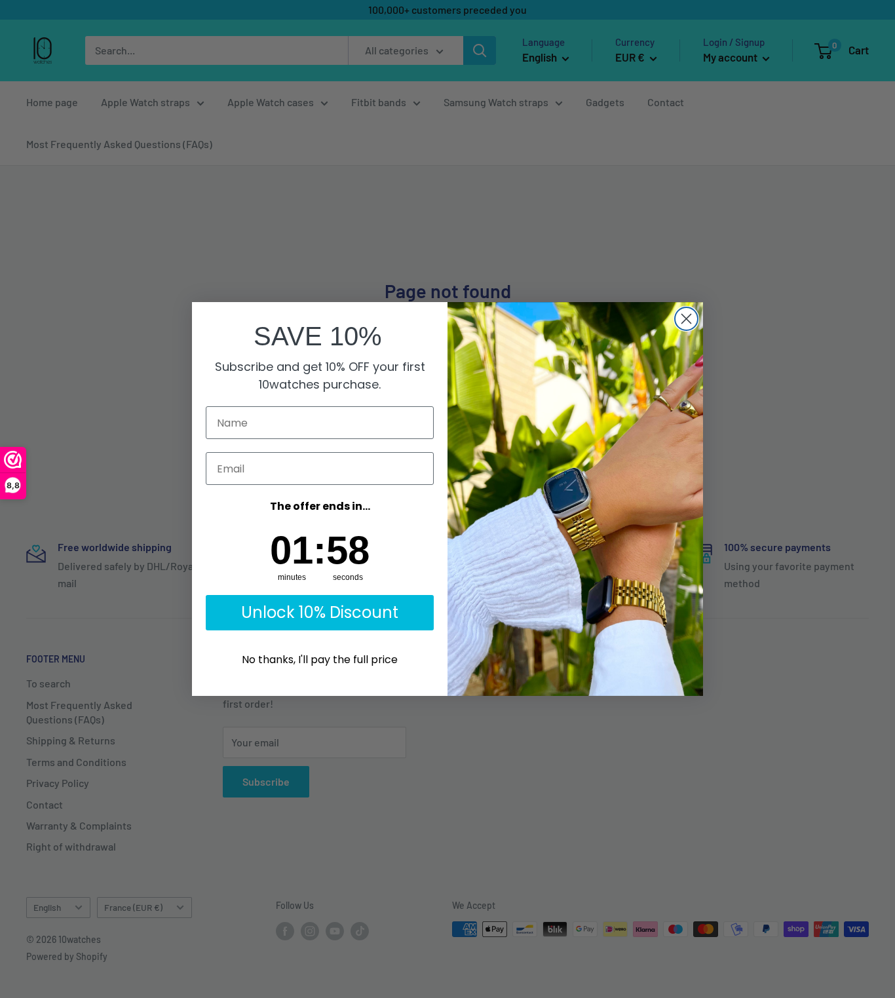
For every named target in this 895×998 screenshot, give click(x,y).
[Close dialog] (686, 318)
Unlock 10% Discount (319, 612)
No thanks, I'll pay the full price (320, 659)
